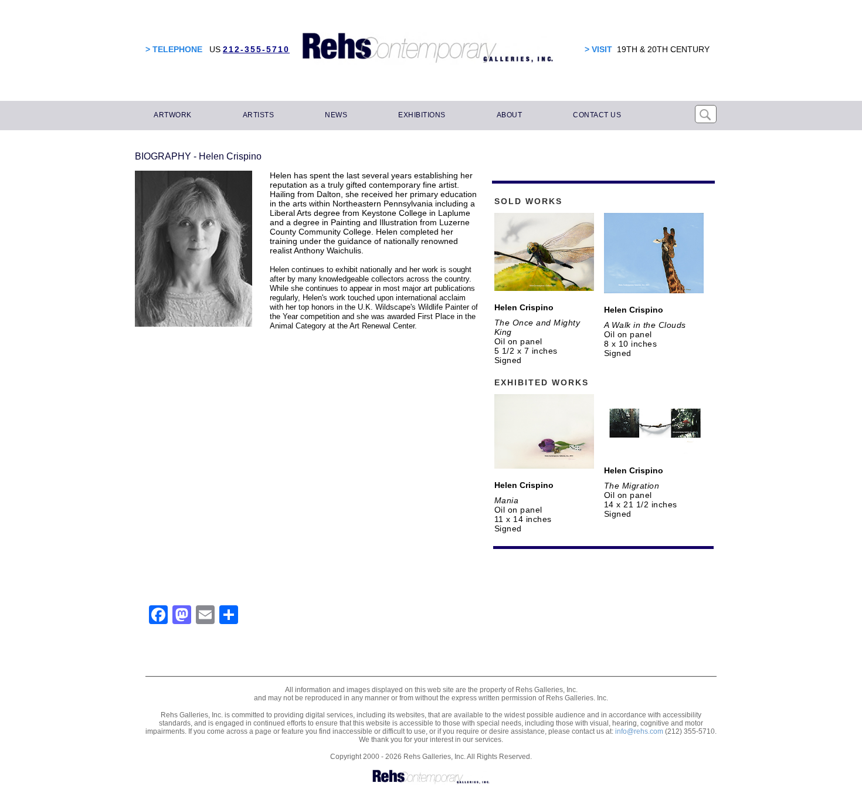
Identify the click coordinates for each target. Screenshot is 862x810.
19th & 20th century (663, 49)
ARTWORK (173, 115)
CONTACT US (597, 115)
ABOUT (509, 115)
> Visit (598, 49)
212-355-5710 (256, 49)
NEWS (336, 115)
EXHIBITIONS (422, 115)
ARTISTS (258, 115)
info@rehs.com (639, 731)
